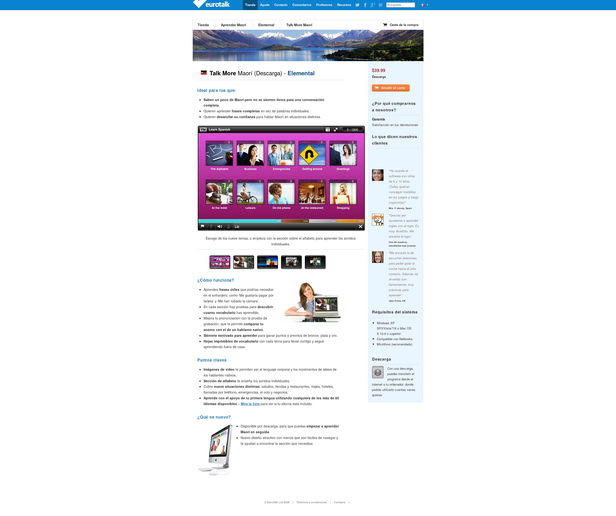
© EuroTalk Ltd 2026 (276, 502)
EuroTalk (211, 5)
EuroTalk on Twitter (357, 5)
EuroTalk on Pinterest (380, 5)
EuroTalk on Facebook (365, 5)
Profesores (324, 4)
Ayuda (265, 4)
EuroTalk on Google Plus (373, 5)
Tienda (250, 4)
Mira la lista (250, 403)
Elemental (266, 24)
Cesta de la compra (404, 24)
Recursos (344, 4)
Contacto (281, 4)
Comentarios (301, 4)
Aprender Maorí (233, 24)
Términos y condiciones (311, 502)
